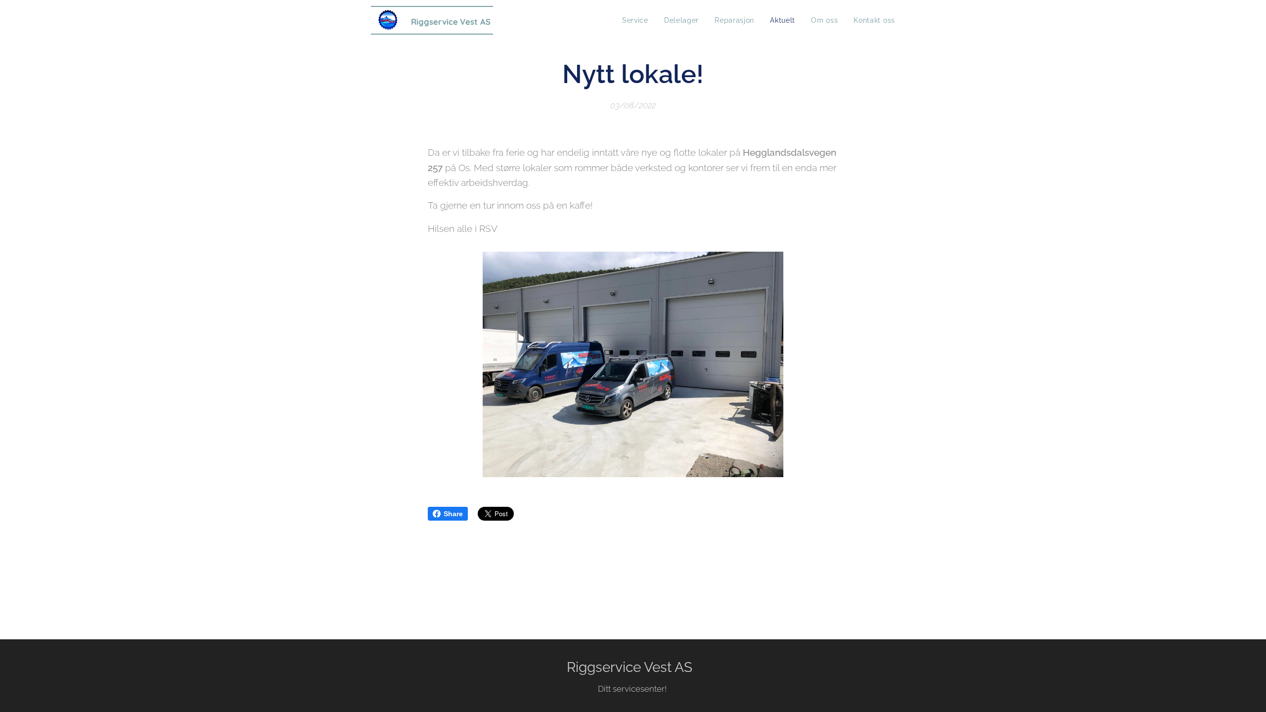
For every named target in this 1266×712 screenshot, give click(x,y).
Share (453, 514)
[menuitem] (638, 20)
